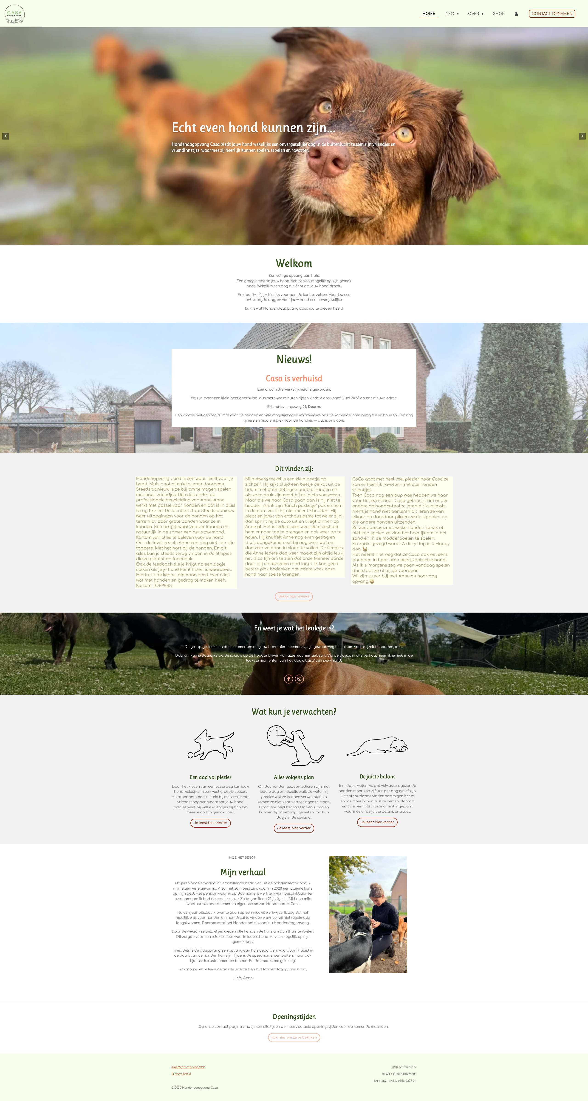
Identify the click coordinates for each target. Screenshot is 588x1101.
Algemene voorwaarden (188, 1067)
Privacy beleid (181, 1074)
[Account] (516, 14)
